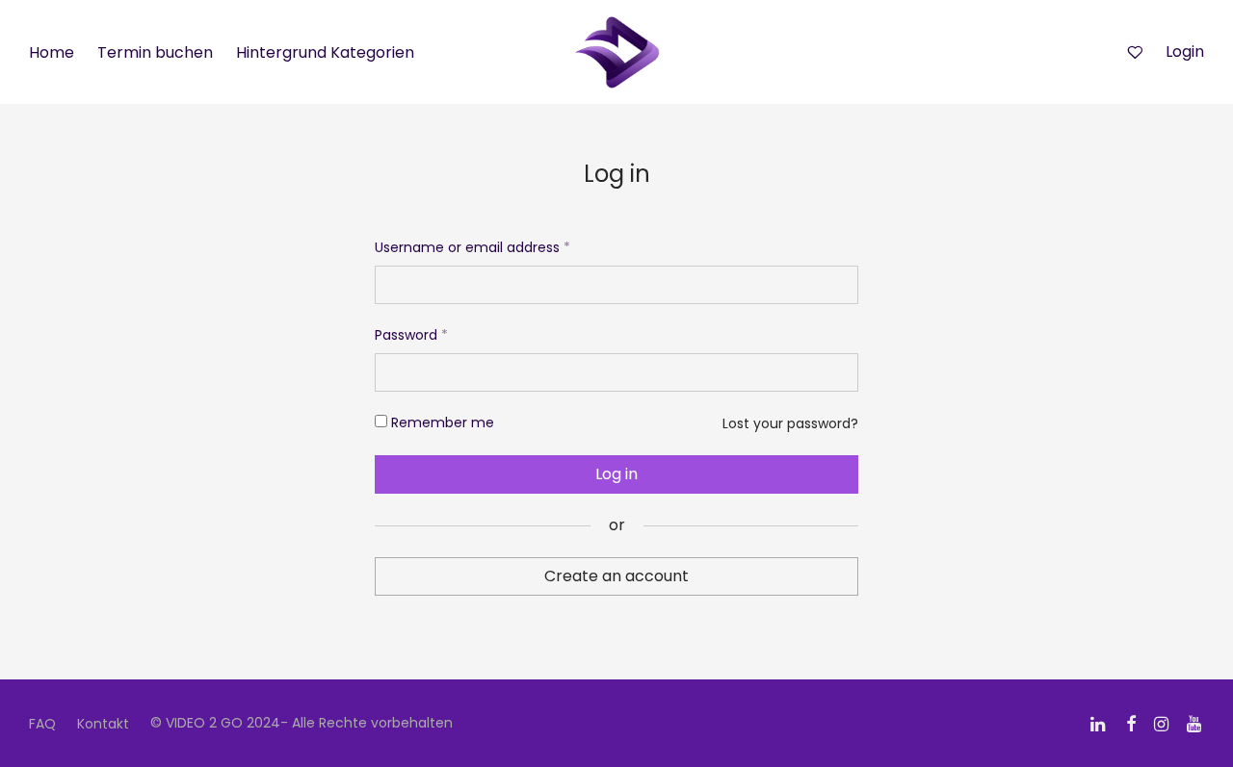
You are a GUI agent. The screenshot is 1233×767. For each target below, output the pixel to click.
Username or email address (472, 247)
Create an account (616, 576)
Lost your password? (790, 423)
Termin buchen (155, 52)
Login (1185, 51)
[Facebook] (1131, 722)
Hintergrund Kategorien (325, 52)
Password (411, 335)
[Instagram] (1161, 722)
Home (51, 52)
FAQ (42, 723)
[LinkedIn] (1099, 722)
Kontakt (103, 723)
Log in (616, 474)
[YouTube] (1195, 722)
